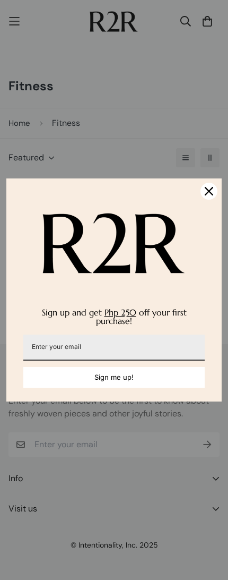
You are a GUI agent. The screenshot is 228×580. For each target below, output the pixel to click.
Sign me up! (114, 377)
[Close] (209, 191)
